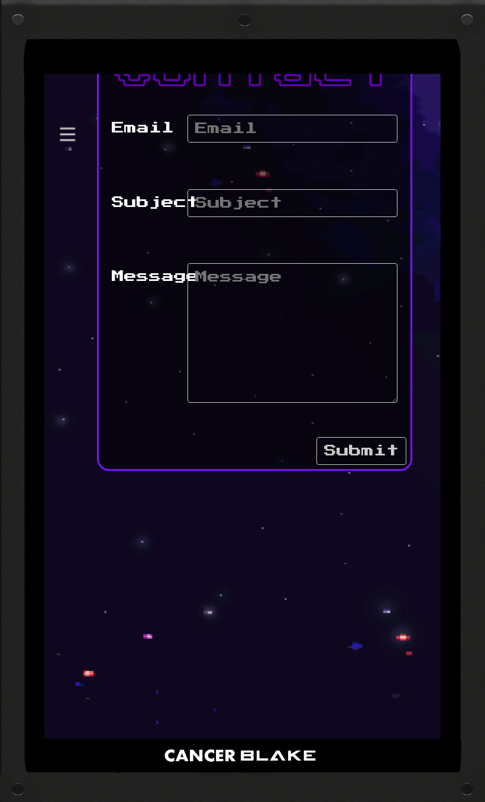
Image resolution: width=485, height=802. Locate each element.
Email (143, 128)
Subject (155, 202)
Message (155, 276)
